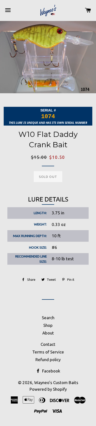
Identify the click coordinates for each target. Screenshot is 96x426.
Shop (48, 325)
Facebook (50, 371)
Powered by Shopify (48, 389)
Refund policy (48, 359)
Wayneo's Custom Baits (56, 382)
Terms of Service (48, 352)
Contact (48, 344)
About (48, 333)
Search (48, 317)
